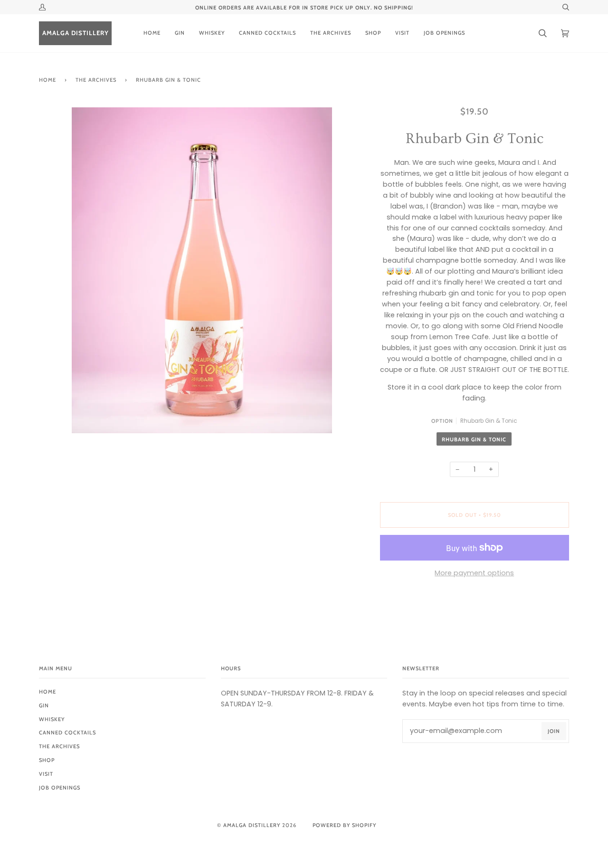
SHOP (47, 760)
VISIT (46, 774)
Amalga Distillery (251, 825)
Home (47, 79)
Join (554, 731)
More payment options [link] (474, 573)
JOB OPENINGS (59, 787)
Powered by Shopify (344, 825)
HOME (47, 691)
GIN (44, 705)
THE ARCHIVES (96, 79)
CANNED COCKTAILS (67, 732)
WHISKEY (52, 719)
